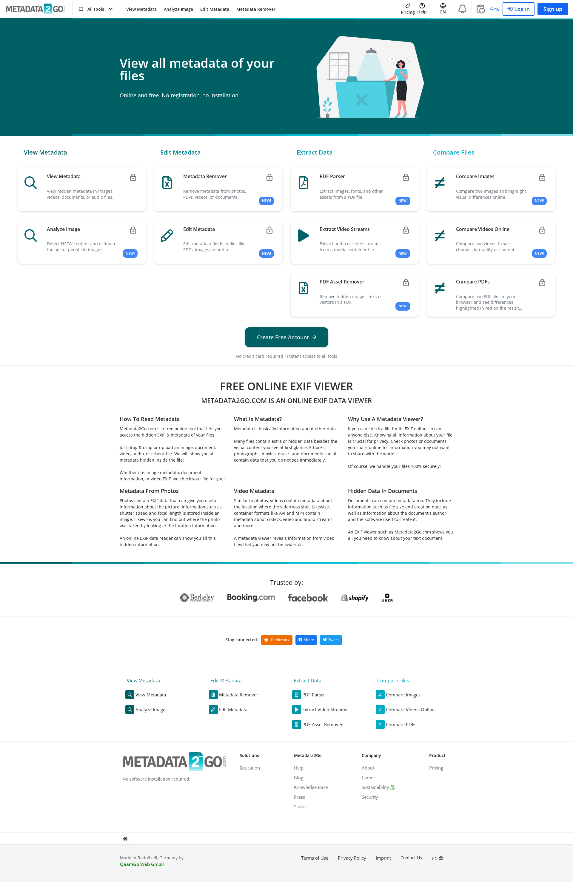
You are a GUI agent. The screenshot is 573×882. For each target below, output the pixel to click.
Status (300, 806)
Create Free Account (283, 337)
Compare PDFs (401, 724)
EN (435, 858)
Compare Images (403, 695)
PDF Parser (313, 695)
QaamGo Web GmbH (142, 864)
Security (370, 797)
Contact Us (411, 858)
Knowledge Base (311, 787)
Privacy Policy (352, 858)
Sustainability (375, 787)
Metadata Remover (255, 9)
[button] (96, 9)
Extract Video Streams (324, 710)
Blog (298, 778)
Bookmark (279, 639)
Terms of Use (314, 858)
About (368, 768)
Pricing (408, 12)
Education (250, 768)
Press (299, 797)
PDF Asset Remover (322, 724)
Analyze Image (178, 9)
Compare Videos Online (410, 710)
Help (422, 12)
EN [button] (443, 12)
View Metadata (141, 9)
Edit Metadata (214, 9)
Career (368, 778)
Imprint (383, 858)
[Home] (125, 838)
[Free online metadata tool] (39, 9)
